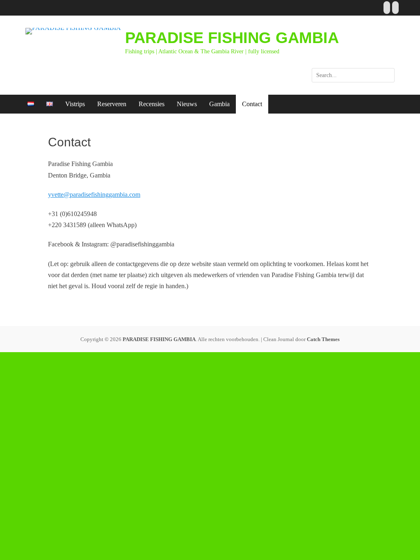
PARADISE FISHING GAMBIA (232, 37)
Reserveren (111, 103)
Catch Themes (323, 339)
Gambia (219, 103)
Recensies (151, 103)
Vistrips (75, 103)
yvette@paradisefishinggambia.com (94, 194)
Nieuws (187, 103)
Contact (252, 103)
